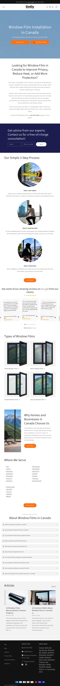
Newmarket (36, 469)
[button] (3, 7)
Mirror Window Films (36, 369)
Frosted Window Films (11, 399)
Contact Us (7, 663)
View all (53, 586)
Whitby (8, 496)
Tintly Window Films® (12, 685)
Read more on (30, 328)
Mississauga (36, 466)
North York (35, 471)
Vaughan (9, 494)
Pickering (35, 478)
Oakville (34, 474)
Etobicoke (9, 476)
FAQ (5, 644)
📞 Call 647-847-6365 (40, 42)
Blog (5, 648)
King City (9, 478)
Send (41, 144)
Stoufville (9, 489)
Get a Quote (20, 42)
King (45, 660)
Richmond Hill (36, 481)
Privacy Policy (8, 656)
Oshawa (34, 476)
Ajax (7, 466)
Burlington (9, 474)
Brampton (9, 471)
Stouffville (42, 667)
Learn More (30, 446)
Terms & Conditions (9, 659)
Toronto (8, 492)
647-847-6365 (31, 2)
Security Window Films (37, 399)
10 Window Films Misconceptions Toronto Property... (16, 610)
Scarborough (10, 487)
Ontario (41, 669)
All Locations (30, 505)
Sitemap (6, 652)
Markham (9, 481)
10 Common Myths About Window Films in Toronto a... (42, 610)
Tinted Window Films (11, 369)
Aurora (8, 469)
